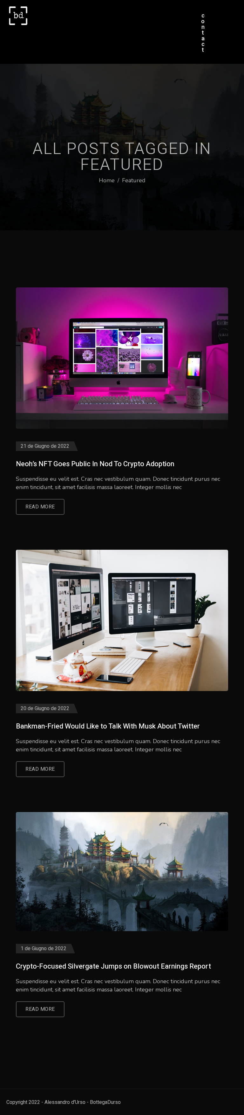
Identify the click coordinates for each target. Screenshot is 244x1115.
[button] (202, 33)
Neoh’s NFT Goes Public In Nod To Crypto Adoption (95, 464)
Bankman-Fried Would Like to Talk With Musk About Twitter (108, 726)
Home (107, 180)
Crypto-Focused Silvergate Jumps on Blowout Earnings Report (113, 966)
